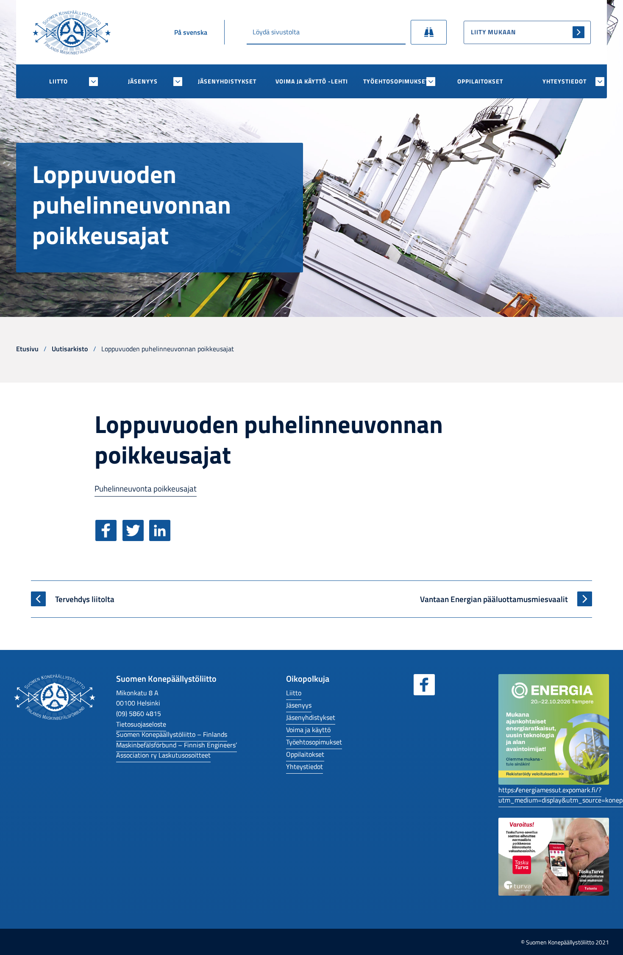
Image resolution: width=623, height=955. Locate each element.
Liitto (58, 81)
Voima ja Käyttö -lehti (311, 81)
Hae (429, 32)
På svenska (190, 32)
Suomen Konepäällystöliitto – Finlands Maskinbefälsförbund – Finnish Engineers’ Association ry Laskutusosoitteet (176, 744)
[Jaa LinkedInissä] (161, 537)
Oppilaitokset (480, 81)
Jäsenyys (143, 81)
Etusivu (27, 348)
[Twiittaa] (135, 537)
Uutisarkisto (70, 348)
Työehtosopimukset (396, 81)
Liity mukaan (493, 32)
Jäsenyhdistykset (227, 81)
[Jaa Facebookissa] (108, 537)
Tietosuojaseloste (141, 724)
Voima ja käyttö (308, 729)
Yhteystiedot (564, 81)
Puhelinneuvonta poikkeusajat (146, 488)
